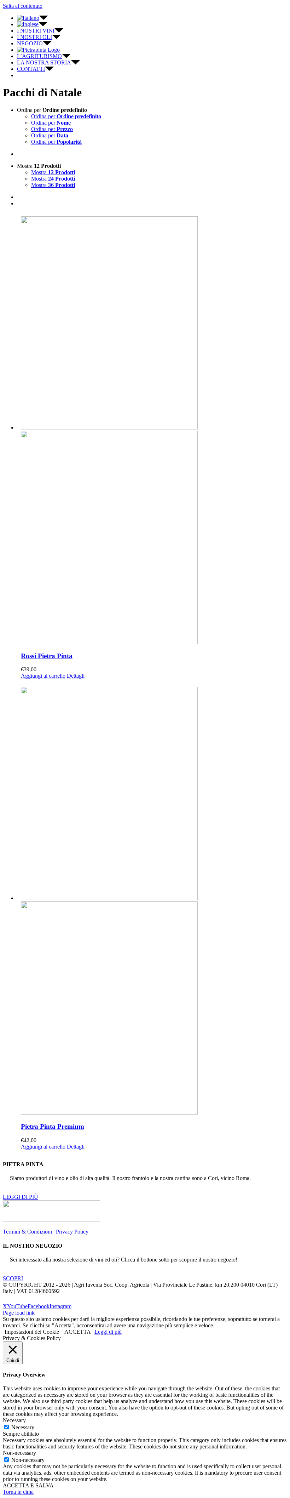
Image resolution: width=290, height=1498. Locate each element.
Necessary (22, 1427)
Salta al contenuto (22, 6)
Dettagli (76, 676)
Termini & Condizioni (27, 1232)
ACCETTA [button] (77, 1332)
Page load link (19, 1313)
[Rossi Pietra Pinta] (152, 430)
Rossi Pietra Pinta (46, 656)
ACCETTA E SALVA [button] (28, 1485)
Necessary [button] (14, 1420)
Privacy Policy (72, 1232)
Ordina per (66, 116)
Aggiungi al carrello (43, 676)
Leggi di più (108, 1332)
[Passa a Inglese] (32, 24)
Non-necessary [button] (19, 1453)
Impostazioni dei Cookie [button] (32, 1332)
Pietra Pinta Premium (52, 1126)
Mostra (53, 172)
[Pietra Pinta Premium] (152, 901)
